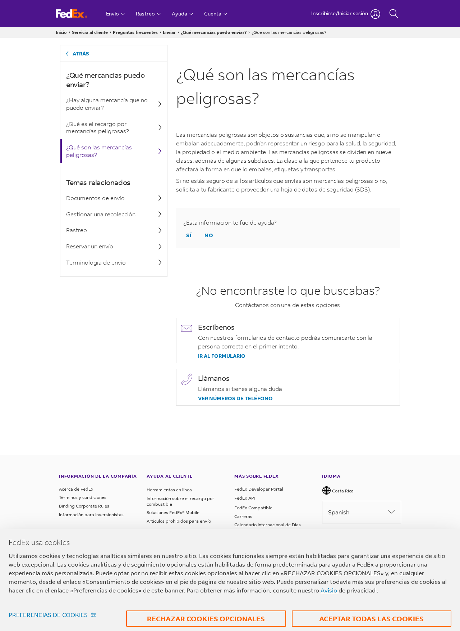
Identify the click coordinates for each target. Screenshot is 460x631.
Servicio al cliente (90, 32)
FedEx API (244, 498)
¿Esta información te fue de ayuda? (230, 222)
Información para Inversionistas (91, 514)
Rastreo (76, 230)
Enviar (169, 32)
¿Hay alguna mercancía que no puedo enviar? (107, 103)
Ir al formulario (221, 356)
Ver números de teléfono (235, 398)
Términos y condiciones (82, 497)
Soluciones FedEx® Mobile (173, 512)
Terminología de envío (96, 262)
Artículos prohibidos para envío (179, 521)
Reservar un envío (89, 246)
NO (208, 235)
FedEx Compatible (253, 507)
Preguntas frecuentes (135, 32)
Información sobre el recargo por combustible (180, 501)
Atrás (81, 53)
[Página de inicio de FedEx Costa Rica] (78, 13)
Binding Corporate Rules (84, 506)
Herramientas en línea (169, 489)
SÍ (189, 235)
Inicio (61, 32)
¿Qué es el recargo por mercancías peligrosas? (97, 127)
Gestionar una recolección (100, 214)
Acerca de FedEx (76, 489)
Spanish (338, 512)
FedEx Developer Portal (258, 489)
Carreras (243, 516)
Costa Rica (342, 490)
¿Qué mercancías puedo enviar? (214, 32)
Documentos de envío (95, 198)
